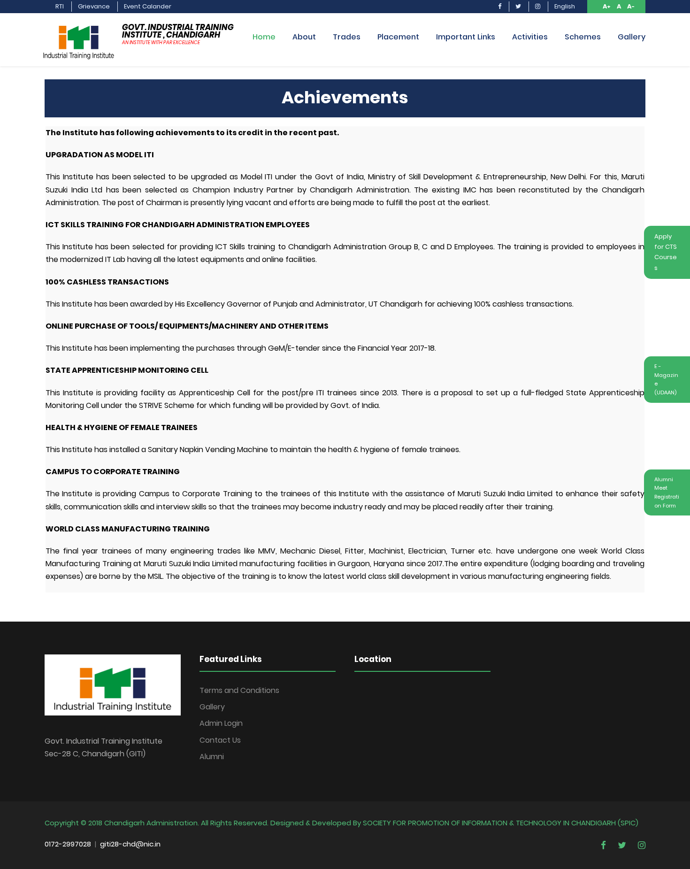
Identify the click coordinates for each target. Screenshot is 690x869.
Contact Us (220, 740)
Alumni (211, 756)
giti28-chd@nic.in (130, 844)
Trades (346, 36)
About (304, 36)
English (564, 6)
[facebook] (499, 10)
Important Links (465, 36)
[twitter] (518, 10)
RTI (59, 6)
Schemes (583, 36)
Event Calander (147, 6)
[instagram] (537, 10)
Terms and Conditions (239, 690)
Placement (398, 36)
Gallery (631, 36)
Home (264, 36)
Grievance (94, 6)
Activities (530, 36)
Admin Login (221, 723)
